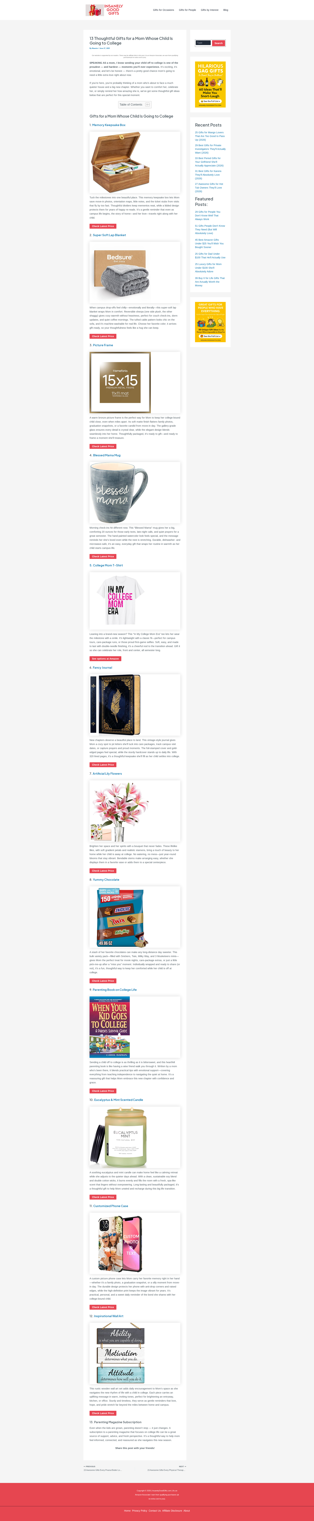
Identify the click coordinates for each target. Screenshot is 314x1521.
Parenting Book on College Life (115, 989)
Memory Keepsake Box (108, 125)
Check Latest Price (103, 226)
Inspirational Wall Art (108, 1316)
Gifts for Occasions (163, 10)
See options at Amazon (105, 658)
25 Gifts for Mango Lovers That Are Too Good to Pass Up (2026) (210, 136)
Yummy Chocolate (106, 879)
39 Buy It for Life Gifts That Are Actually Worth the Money (210, 282)
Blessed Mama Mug (107, 455)
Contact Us (155, 1510)
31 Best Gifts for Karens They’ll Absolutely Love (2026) (208, 175)
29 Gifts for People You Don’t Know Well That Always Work (207, 215)
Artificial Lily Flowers (107, 773)
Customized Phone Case (110, 1206)
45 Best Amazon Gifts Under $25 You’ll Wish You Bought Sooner (209, 243)
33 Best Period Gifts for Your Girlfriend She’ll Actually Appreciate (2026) (209, 162)
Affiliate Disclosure (172, 1510)
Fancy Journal (102, 667)
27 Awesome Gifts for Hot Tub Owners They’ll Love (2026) (209, 188)
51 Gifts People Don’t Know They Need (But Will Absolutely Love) (210, 229)
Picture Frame (103, 345)
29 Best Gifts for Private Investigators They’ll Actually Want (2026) (210, 149)
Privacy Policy (139, 1510)
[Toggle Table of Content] (146, 104)
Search (198, 37)
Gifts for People (187, 10)
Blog (225, 10)
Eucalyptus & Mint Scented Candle (118, 1100)
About (186, 1510)
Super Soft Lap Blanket (109, 235)
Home (127, 1510)
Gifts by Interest (209, 10)
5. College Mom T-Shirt (106, 565)
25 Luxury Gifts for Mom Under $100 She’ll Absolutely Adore (208, 268)
